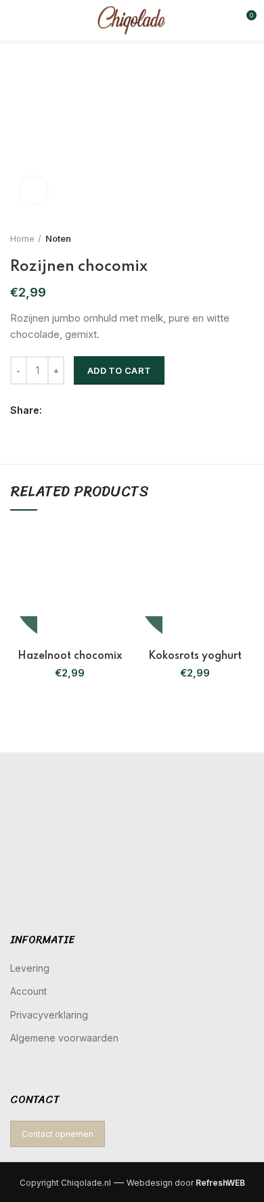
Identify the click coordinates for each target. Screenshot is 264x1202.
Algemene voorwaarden (64, 1038)
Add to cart (119, 370)
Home (22, 238)
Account (28, 991)
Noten (58, 238)
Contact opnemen (57, 1134)
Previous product (220, 238)
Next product (247, 238)
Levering (29, 968)
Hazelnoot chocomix (70, 656)
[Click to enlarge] (33, 190)
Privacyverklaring (49, 1015)
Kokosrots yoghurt (195, 656)
